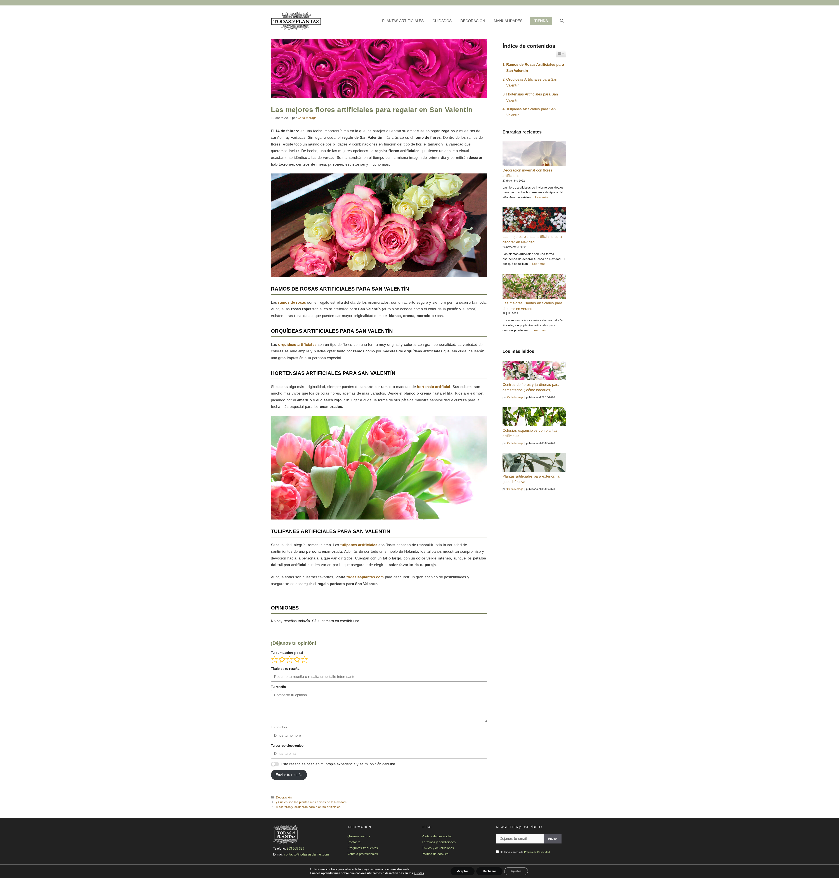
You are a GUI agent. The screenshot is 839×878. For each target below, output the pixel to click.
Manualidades (508, 21)
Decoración (472, 21)
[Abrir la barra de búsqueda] (562, 21)
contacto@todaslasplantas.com (306, 854)
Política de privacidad (437, 836)
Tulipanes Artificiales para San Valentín (531, 112)
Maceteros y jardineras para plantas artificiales (308, 807)
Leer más (541, 197)
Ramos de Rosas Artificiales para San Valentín (535, 67)
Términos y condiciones (439, 842)
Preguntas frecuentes (362, 848)
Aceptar (462, 871)
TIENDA (541, 21)
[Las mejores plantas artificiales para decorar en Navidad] (534, 220)
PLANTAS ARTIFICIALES (403, 21)
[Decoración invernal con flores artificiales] (534, 154)
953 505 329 (295, 848)
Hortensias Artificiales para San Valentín (532, 97)
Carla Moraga (515, 397)
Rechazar (489, 871)
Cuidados (442, 21)
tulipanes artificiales (358, 545)
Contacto (353, 842)
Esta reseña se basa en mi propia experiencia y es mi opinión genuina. (338, 764)
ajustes (419, 873)
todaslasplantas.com (366, 577)
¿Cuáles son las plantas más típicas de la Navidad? (311, 802)
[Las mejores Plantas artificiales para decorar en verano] (534, 287)
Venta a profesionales (362, 854)
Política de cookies (435, 854)
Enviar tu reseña (289, 775)
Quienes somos (358, 836)
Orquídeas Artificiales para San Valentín (531, 82)
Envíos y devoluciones (438, 848)
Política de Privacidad (537, 852)
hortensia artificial (433, 387)
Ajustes (516, 871)
